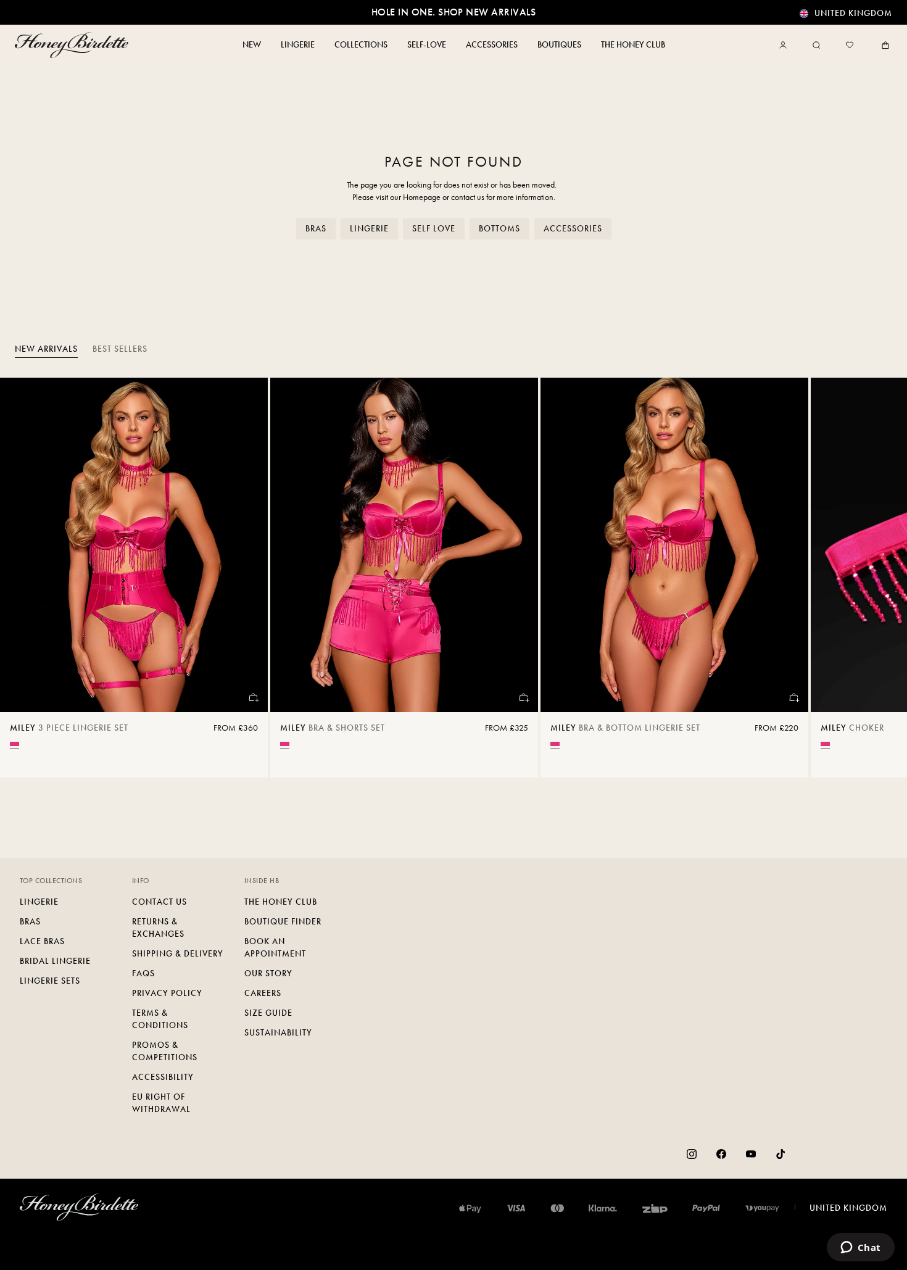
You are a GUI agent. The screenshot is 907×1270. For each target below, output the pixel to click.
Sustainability (278, 1032)
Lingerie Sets (50, 981)
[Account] (785, 45)
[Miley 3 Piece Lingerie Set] (134, 545)
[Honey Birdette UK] (74, 45)
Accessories (573, 228)
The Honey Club (280, 902)
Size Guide (268, 1013)
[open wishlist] (849, 45)
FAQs (143, 973)
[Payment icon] (762, 1208)
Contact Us (159, 902)
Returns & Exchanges (158, 927)
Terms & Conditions (160, 1019)
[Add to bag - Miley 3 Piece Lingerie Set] (253, 697)
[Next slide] (882, 577)
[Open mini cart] (883, 45)
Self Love (433, 228)
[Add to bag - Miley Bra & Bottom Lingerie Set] (793, 697)
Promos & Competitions (164, 1051)
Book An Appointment (275, 947)
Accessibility (163, 1077)
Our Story (268, 973)
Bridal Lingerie (55, 961)
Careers (262, 993)
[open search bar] (816, 45)
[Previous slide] (24, 577)
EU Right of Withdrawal (161, 1103)
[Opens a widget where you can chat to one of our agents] (860, 1248)
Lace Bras (42, 941)
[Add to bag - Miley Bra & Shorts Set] (523, 697)
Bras (315, 228)
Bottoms (499, 228)
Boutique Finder (282, 921)
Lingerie (369, 228)
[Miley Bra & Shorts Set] (404, 545)
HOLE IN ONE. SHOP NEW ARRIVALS (453, 12)
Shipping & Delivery (177, 953)
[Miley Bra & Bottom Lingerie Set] (674, 545)
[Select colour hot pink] (14, 744)
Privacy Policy (167, 993)
